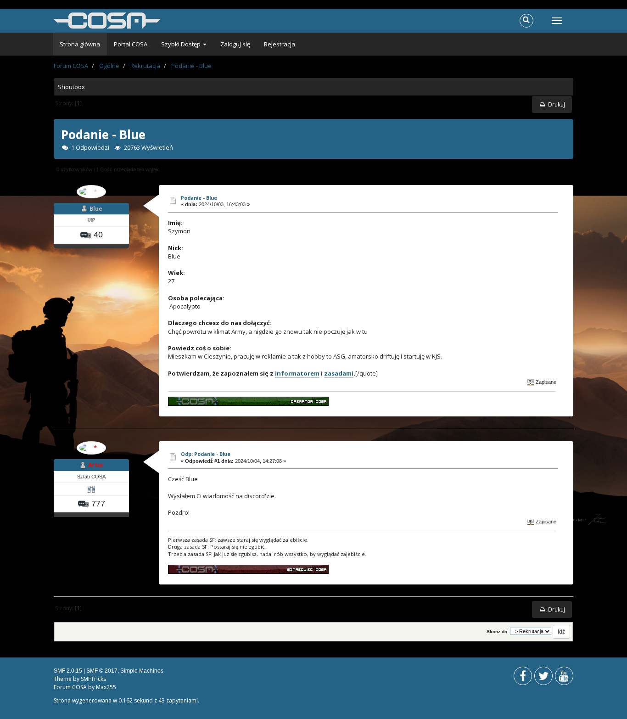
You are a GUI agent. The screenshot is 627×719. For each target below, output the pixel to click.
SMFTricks (93, 679)
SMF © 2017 (102, 671)
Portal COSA (130, 44)
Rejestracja (279, 44)
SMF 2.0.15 (68, 671)
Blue (96, 209)
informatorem (297, 373)
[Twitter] (543, 678)
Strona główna (80, 44)
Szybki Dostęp (181, 44)
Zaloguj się (235, 44)
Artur (96, 465)
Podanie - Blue (199, 197)
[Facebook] (523, 678)
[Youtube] (564, 678)
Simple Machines (141, 671)
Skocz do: (498, 631)
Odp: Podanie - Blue (205, 453)
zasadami (338, 373)
